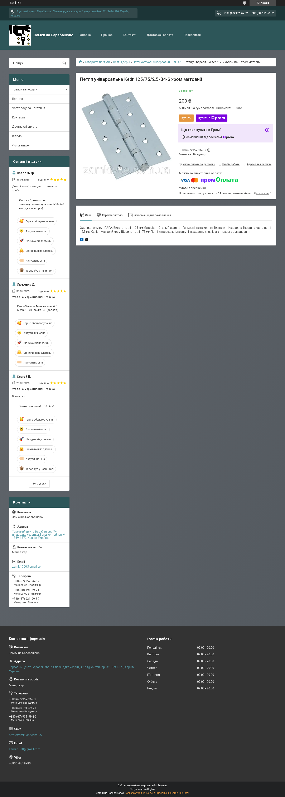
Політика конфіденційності (173, 793)
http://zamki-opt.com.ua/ (25, 735)
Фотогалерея (21, 145)
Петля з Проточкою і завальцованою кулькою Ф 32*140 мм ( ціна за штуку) (41, 204)
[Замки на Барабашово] (20, 35)
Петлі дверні (121, 62)
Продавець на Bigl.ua (142, 789)
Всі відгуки (39, 483)
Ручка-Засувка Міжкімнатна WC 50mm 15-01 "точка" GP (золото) (37, 308)
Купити (186, 118)
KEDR (177, 62)
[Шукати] (64, 63)
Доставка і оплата (160, 35)
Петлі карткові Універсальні (151, 62)
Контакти (129, 35)
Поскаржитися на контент (140, 793)
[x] (86, 240)
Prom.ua (162, 785)
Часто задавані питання (28, 108)
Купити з (204, 118)
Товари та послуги (97, 62)
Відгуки (17, 136)
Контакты (18, 117)
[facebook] (81, 240)
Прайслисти (192, 35)
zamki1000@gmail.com (27, 566)
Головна (85, 35)
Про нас (106, 35)
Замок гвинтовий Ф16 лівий (36, 406)
